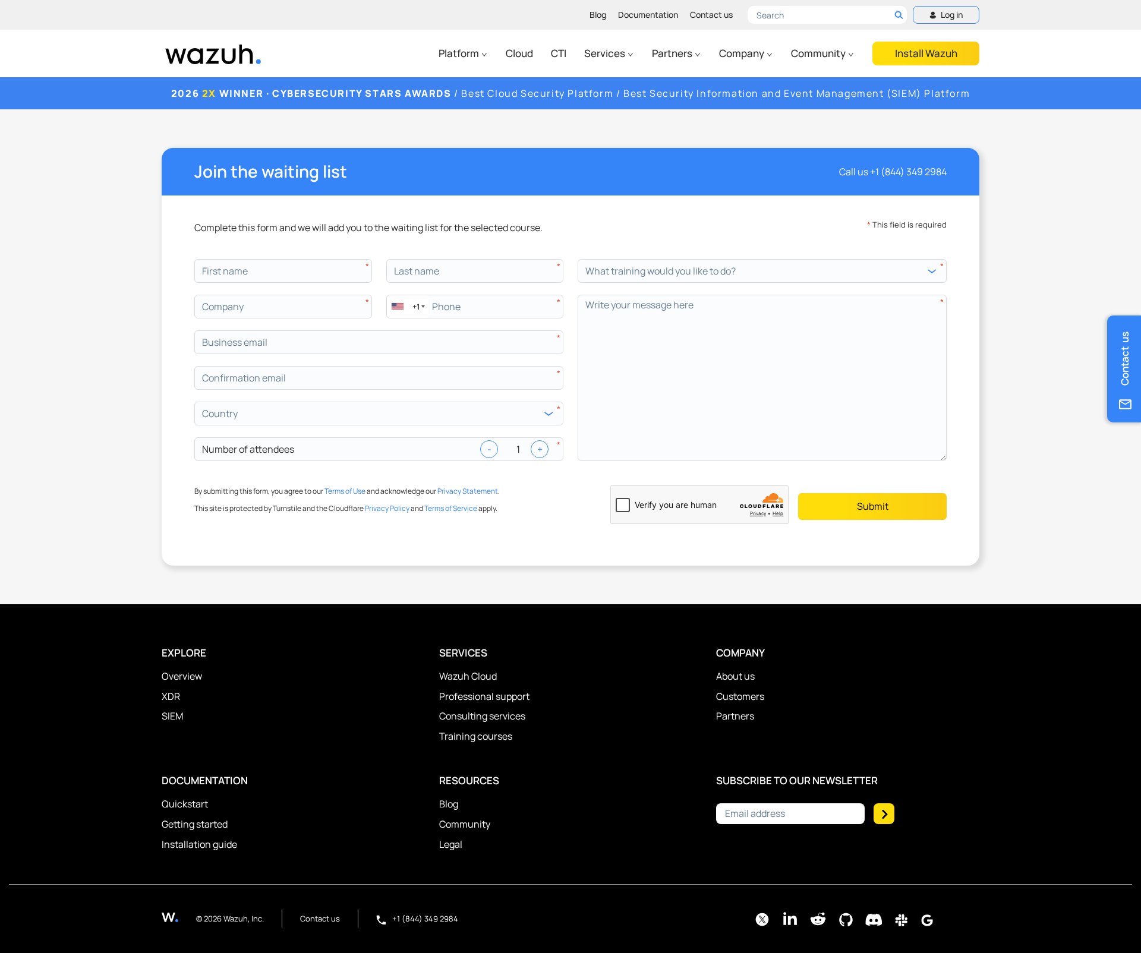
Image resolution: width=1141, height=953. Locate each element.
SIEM (172, 715)
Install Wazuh (926, 53)
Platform (460, 53)
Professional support (484, 696)
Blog (598, 14)
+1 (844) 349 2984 (908, 171)
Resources (469, 780)
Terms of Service (450, 508)
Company (742, 53)
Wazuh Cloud (468, 676)
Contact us (711, 14)
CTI (558, 53)
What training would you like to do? (660, 270)
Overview (182, 676)
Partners (673, 53)
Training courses (475, 736)
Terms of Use (344, 491)
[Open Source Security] (179, 917)
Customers (740, 696)
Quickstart (185, 803)
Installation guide (199, 844)
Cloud (519, 53)
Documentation (648, 14)
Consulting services (482, 715)
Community (819, 53)
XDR (171, 696)
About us (735, 676)
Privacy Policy (387, 508)
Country (220, 413)
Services (605, 53)
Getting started (195, 824)
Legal (450, 844)
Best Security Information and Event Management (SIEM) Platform (796, 93)
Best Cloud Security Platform (537, 93)
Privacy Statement (467, 491)
